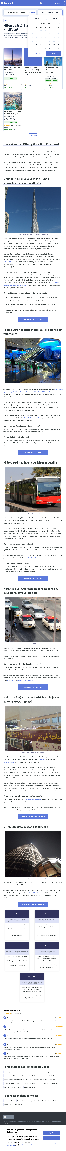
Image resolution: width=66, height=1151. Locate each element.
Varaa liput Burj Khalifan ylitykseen (33, 905)
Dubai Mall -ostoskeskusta (33, 418)
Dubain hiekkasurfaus (29, 1087)
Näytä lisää (33, 135)
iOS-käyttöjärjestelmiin (25, 680)
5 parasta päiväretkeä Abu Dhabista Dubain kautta (17, 1079)
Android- (10, 680)
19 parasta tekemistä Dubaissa (30, 1075)
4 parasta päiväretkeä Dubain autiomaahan (44, 1079)
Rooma (13, 1101)
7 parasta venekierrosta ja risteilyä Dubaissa (42, 1072)
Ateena (6, 1104)
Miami (54, 1101)
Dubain (42, 759)
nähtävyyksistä (8, 762)
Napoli (44, 1101)
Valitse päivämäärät (50, 13)
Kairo (49, 1101)
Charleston (37, 1101)
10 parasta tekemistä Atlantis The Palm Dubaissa (35, 1083)
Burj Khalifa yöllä (55, 1083)
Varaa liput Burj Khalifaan (33, 452)
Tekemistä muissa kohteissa (20, 1095)
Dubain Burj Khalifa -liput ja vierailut (49, 1075)
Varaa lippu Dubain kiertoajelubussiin (33, 816)
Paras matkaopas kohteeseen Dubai (26, 1066)
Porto (11, 1104)
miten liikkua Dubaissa (35, 893)
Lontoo (24, 1101)
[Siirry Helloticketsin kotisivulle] (8, 3)
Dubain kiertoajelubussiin (32, 799)
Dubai (5, 20)
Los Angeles (18, 1104)
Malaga (30, 1101)
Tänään (37, 18)
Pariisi (18, 1101)
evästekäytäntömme (12, 1144)
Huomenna (53, 18)
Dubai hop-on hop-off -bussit (12, 1083)
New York (6, 1101)
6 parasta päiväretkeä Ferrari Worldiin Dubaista (16, 1072)
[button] (13, 69)
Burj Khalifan (7, 262)
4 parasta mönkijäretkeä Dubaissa (13, 1087)
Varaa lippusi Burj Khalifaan (33, 319)
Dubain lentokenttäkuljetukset (12, 1075)
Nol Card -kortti (31, 558)
